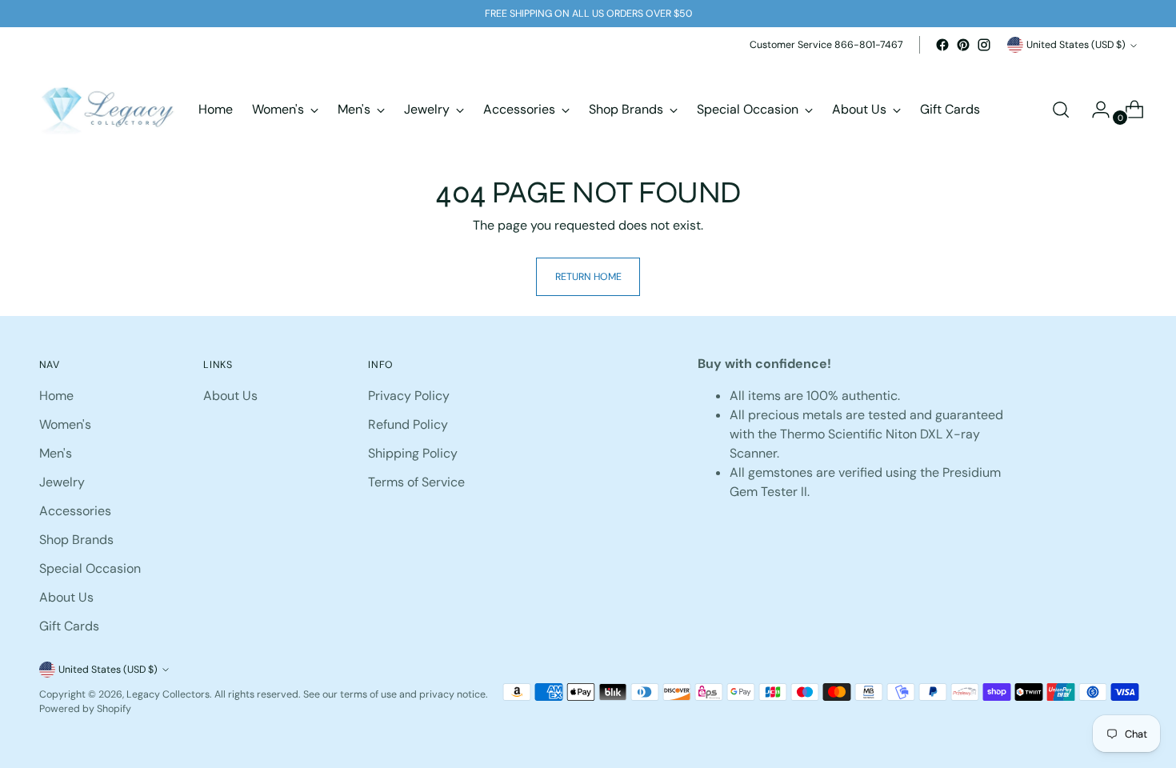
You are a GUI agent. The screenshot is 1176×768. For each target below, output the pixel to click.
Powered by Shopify (85, 708)
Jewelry (62, 482)
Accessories (75, 510)
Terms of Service (416, 482)
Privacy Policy (409, 395)
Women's (65, 424)
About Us (66, 597)
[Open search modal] (1061, 110)
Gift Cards (69, 626)
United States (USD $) (1076, 44)
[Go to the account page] (1094, 110)
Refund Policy (408, 424)
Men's (55, 453)
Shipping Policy (413, 453)
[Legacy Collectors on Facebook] (942, 45)
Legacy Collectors (168, 694)
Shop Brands (76, 539)
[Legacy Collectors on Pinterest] (963, 45)
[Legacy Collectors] (107, 109)
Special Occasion (90, 568)
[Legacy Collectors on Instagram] (984, 45)
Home (56, 395)
